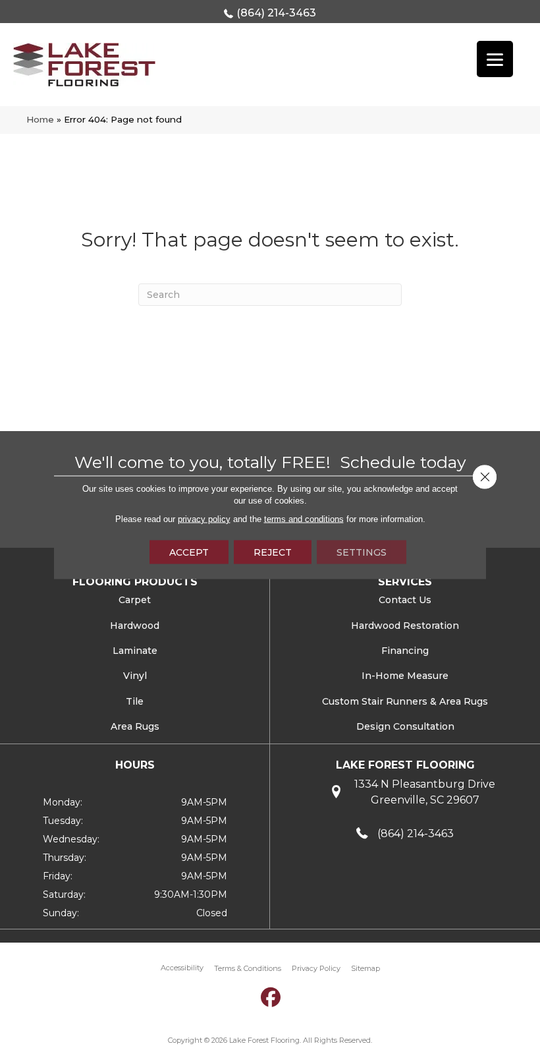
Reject (273, 552)
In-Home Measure (405, 676)
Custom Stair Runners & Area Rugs (405, 701)
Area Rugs (135, 726)
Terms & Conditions (247, 968)
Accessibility (182, 967)
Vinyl (135, 676)
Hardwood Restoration (405, 625)
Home (40, 119)
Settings (362, 552)
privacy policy (204, 518)
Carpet (135, 600)
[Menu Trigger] (495, 59)
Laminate (135, 651)
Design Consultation (405, 726)
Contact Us (405, 600)
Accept (189, 552)
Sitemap (365, 968)
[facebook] (271, 997)
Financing (405, 651)
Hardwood (134, 625)
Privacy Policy (316, 968)
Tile (135, 701)
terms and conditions (304, 518)
